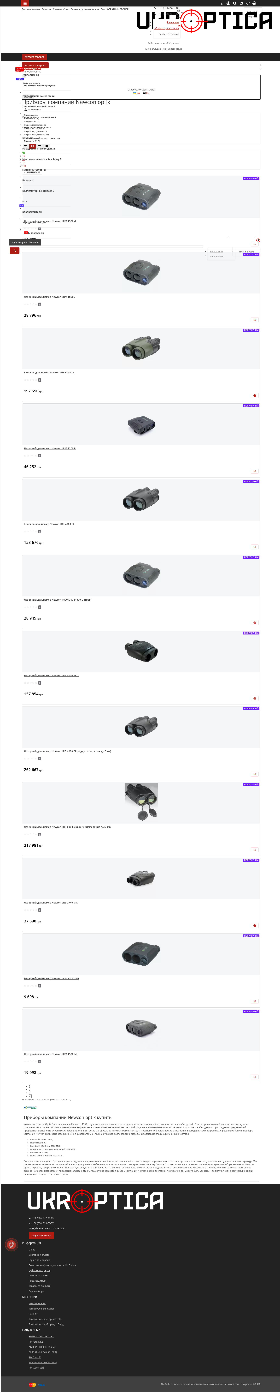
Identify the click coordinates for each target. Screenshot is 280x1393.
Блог (103, 9)
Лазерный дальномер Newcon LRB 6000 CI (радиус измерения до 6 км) (67, 751)
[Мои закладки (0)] (247, 242)
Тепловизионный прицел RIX (45, 1319)
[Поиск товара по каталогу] (14, 250)
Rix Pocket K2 (36, 1341)
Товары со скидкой (39, 1285)
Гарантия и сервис (39, 1259)
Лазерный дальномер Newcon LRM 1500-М (50, 1054)
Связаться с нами (38, 1275)
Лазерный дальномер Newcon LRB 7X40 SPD (51, 902)
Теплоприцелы (37, 1303)
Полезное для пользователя (85, 9)
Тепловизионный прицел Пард (46, 1324)
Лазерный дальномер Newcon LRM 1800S (49, 296)
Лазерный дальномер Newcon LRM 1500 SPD (51, 978)
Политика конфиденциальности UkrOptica (52, 1265)
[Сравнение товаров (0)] (239, 242)
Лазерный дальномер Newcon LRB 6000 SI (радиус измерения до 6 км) (67, 826)
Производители (37, 1280)
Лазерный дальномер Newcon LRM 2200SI (50, 448)
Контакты (57, 9)
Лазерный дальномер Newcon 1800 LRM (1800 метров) (57, 599)
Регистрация (216, 251)
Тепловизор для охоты (41, 1308)
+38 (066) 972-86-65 (168, 9)
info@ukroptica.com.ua (166, 28)
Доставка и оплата (31, 9)
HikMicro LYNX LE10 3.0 (41, 1336)
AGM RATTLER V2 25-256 (42, 1346)
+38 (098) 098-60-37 (168, 15)
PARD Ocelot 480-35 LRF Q (43, 1362)
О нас (66, 9)
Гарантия (46, 9)
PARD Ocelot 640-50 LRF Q (43, 1352)
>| (30, 1096)
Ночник (33, 1313)
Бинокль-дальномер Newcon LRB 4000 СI (49, 524)
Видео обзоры (36, 1291)
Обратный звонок (117, 9)
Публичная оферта (39, 1270)
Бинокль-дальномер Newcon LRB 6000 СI (49, 372)
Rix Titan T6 (35, 1357)
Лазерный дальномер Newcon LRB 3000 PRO (51, 675)
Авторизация (216, 256)
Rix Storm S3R (36, 1367)
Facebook (173, 22)
